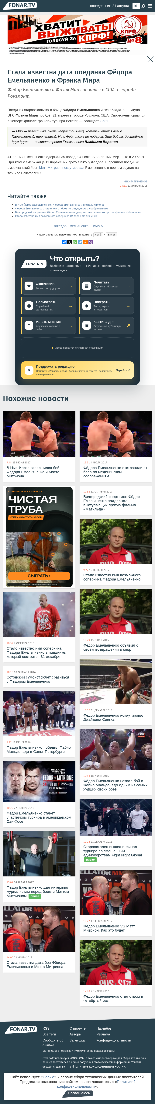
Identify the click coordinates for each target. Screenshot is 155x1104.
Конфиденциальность (113, 1040)
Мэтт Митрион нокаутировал (61, 167)
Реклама (103, 1034)
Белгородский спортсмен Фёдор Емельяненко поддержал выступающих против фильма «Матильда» (78, 212)
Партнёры (104, 1028)
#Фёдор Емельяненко (71, 226)
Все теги (49, 1034)
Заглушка (77, 1040)
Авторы (75, 1034)
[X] (69, 242)
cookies (77, 1058)
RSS (46, 1028)
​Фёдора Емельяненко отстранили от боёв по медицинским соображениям (61, 208)
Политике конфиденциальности (98, 1066)
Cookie (48, 1077)
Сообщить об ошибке (53, 1043)
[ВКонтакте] (64, 242)
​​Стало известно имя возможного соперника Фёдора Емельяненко (56, 216)
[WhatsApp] (75, 242)
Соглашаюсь (79, 1093)
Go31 (104, 121)
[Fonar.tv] (20, 6)
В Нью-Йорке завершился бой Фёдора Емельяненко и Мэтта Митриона (59, 205)
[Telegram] (80, 242)
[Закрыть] (150, 59)
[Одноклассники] (85, 242)
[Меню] (150, 5)
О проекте (78, 1028)
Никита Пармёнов (135, 181)
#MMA (98, 226)
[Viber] (90, 242)
